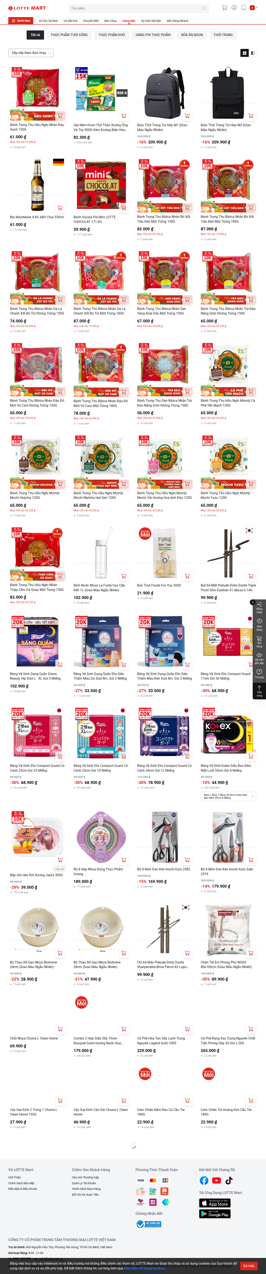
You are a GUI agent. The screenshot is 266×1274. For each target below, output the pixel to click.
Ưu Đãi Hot (71, 20)
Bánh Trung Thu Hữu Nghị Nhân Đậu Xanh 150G (37, 127)
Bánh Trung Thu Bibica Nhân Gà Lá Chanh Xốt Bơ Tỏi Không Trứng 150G (37, 311)
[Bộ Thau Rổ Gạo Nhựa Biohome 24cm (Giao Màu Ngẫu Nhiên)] (37, 930)
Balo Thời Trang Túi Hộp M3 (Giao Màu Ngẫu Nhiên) (226, 127)
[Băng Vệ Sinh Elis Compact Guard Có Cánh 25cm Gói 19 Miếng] (101, 733)
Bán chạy (29, 53)
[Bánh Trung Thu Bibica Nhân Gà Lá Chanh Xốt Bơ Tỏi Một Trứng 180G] (101, 277)
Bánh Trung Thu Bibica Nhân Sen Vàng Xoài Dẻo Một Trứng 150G (161, 311)
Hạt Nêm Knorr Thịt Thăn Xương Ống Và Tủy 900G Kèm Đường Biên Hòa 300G (101, 127)
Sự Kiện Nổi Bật (151, 20)
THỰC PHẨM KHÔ (112, 35)
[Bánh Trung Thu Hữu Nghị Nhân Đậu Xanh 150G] (37, 92)
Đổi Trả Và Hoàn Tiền (85, 1226)
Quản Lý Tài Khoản (84, 1215)
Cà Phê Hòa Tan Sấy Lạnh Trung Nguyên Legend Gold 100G (161, 1056)
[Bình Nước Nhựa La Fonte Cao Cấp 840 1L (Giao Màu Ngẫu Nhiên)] (101, 553)
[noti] (243, 7)
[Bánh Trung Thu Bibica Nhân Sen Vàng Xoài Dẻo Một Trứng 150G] (164, 277)
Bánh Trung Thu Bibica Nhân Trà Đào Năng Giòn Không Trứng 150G (228, 311)
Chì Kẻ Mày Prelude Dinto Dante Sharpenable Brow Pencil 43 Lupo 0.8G (162, 965)
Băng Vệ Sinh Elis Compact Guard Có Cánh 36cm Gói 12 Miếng (164, 768)
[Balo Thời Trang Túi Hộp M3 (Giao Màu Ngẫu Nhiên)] (228, 93)
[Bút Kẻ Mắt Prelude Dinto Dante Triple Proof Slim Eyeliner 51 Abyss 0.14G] (228, 553)
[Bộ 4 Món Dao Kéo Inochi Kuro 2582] (164, 837)
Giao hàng (259, 628)
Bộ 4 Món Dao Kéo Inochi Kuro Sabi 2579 (227, 871)
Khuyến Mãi (91, 20)
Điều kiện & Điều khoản (22, 1220)
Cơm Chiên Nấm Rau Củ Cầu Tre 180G (161, 1143)
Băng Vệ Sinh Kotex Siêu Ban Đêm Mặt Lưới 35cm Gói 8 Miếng (226, 768)
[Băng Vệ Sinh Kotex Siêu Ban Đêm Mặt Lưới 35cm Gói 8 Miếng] (228, 733)
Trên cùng (259, 694)
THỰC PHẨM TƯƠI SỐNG (69, 35)
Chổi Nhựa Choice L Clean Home (34, 1054)
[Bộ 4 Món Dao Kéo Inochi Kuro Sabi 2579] (228, 837)
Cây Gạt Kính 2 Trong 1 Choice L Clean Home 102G (33, 1143)
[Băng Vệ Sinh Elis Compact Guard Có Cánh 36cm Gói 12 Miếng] (164, 733)
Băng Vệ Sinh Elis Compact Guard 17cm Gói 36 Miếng (225, 676)
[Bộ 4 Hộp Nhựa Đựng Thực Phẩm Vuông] (101, 837)
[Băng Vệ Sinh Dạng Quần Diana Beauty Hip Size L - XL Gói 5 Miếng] (37, 642)
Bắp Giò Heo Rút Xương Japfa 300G (36, 875)
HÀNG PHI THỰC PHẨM (153, 35)
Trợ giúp (259, 677)
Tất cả (35, 35)
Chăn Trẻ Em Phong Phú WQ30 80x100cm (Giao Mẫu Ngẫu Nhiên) (226, 964)
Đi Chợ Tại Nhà (48, 20)
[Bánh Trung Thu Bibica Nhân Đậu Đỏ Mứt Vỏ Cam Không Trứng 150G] (37, 368)
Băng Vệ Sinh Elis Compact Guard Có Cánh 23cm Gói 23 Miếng (37, 768)
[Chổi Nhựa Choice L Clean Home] (37, 1022)
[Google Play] (215, 1245)
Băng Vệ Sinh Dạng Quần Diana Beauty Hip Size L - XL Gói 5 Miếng (35, 676)
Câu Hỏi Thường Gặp (85, 1209)
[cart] (225, 7)
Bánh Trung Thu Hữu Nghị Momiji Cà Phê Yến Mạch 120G (228, 403)
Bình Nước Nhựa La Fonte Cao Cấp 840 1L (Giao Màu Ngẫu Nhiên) (99, 587)
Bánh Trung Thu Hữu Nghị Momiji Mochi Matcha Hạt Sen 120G (98, 495)
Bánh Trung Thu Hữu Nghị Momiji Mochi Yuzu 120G (225, 495)
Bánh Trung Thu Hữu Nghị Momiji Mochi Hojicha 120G (34, 495)
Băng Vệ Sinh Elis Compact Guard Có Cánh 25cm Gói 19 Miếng (101, 768)
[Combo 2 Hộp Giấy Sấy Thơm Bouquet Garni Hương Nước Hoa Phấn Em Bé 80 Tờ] (101, 1022)
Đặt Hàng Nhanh (177, 20)
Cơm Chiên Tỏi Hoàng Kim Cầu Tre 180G (226, 1143)
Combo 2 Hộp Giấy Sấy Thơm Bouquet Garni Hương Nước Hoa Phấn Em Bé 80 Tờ (97, 1056)
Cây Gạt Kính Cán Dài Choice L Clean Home (101, 1143)
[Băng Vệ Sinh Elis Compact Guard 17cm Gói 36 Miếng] (228, 642)
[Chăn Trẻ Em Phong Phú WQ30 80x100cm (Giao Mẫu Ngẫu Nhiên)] (228, 930)
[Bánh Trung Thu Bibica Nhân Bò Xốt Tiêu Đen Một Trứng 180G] (228, 184)
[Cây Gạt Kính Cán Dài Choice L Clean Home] (101, 1109)
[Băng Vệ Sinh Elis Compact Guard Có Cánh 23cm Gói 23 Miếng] (37, 733)
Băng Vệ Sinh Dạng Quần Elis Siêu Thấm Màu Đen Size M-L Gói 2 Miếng (164, 676)
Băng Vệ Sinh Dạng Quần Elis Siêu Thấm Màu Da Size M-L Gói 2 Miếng (100, 676)
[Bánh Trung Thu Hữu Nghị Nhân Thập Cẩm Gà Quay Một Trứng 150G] (37, 553)
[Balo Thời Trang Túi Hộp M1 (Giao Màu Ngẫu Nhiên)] (164, 93)
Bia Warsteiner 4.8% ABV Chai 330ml (37, 217)
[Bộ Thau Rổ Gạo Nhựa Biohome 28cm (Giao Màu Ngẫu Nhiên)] (101, 930)
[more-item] (255, 20)
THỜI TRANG (223, 35)
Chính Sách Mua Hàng (86, 1220)
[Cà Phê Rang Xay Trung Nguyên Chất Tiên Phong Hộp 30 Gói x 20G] (228, 1022)
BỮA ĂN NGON (192, 35)
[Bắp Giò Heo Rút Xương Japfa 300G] (37, 837)
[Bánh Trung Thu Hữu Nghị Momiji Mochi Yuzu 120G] (228, 461)
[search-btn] (204, 8)
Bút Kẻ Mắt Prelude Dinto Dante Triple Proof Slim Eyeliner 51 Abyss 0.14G (228, 587)
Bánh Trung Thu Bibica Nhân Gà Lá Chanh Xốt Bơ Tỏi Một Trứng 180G (100, 311)
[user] (234, 7)
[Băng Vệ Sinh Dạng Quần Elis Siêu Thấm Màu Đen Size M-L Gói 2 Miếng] (164, 642)
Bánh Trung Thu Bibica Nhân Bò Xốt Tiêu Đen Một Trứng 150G (163, 219)
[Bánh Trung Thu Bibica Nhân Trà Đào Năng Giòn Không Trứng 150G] (228, 277)
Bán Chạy (110, 20)
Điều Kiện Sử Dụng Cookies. (145, 1268)
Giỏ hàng (259, 645)
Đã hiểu (249, 1266)
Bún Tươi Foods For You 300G (159, 585)
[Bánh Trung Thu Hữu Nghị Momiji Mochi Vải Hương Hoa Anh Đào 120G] (164, 461)
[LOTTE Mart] (27, 8)
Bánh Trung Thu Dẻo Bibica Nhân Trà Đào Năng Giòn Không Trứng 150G (164, 403)
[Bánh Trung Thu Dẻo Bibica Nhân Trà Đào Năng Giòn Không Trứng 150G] (164, 368)
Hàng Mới (129, 20)
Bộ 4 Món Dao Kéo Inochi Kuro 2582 (163, 869)
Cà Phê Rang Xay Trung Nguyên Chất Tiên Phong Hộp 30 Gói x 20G (228, 1056)
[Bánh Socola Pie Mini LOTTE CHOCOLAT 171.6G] (101, 185)
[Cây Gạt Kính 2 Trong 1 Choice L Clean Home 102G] (37, 1109)
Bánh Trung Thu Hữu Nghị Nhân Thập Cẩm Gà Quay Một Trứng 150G (37, 587)
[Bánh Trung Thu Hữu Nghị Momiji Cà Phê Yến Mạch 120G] (228, 368)
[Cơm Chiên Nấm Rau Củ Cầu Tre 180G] (164, 1109)
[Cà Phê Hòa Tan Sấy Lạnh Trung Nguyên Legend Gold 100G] (164, 1022)
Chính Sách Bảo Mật (21, 1215)
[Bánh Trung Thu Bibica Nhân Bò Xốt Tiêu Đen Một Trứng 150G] (164, 184)
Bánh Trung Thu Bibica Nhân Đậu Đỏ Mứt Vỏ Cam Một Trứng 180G (101, 403)
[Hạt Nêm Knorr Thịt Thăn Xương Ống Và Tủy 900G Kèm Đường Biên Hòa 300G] (101, 93)
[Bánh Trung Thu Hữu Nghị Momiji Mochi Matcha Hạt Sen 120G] (101, 461)
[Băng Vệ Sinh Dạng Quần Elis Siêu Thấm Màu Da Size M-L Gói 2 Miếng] (101, 642)
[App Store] (215, 1234)
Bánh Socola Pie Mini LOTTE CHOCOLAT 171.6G (95, 219)
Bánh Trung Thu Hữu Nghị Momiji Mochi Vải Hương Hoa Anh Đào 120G (164, 495)
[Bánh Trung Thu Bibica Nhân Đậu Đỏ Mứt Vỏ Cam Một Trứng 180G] (101, 369)
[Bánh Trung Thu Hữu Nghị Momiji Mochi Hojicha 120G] (37, 461)
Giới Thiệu (14, 1209)
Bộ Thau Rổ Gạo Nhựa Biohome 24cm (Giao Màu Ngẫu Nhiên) (33, 964)
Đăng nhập (259, 611)
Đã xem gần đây (259, 661)
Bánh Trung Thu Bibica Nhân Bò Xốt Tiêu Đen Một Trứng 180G (227, 219)
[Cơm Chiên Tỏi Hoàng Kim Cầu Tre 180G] (228, 1109)
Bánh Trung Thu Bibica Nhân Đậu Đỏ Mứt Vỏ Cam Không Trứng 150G (37, 403)
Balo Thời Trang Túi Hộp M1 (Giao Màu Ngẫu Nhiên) (162, 127)
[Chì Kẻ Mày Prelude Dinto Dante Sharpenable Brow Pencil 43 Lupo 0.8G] (164, 930)
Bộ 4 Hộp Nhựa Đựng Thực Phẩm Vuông (98, 871)
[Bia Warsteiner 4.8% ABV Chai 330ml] (37, 185)
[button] (254, 7)
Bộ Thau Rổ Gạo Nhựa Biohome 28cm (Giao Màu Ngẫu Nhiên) (97, 964)
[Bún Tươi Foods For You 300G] (164, 553)
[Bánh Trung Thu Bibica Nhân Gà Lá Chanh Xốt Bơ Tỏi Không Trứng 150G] (37, 277)
